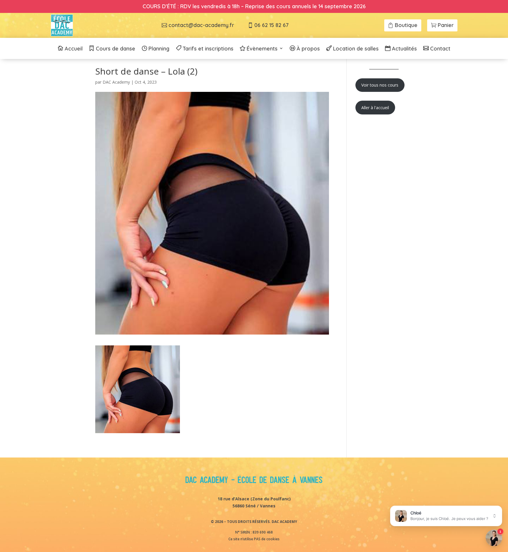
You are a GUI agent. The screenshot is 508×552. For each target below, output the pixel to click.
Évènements (262, 49)
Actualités (404, 49)
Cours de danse (115, 49)
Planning (158, 49)
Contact (440, 49)
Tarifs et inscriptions (208, 49)
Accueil (74, 49)
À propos (308, 49)
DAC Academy (116, 82)
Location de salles (356, 49)
